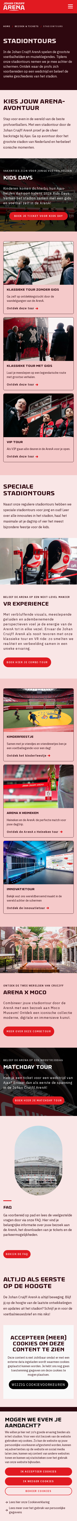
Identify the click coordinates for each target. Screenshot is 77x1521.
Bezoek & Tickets (27, 26)
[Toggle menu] (70, 6)
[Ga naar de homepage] (14, 6)
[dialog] (38, 1466)
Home (6, 26)
